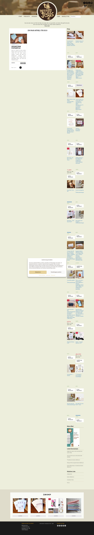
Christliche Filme (70, 479)
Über (58, 16)
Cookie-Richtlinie (42, 275)
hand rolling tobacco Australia (73, 465)
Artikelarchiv (69, 474)
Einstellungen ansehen (56, 272)
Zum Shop (47, 495)
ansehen (20, 515)
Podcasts (27, 16)
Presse (68, 482)
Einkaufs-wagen (90, 6)
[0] (85, 7)
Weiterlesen (79, 85)
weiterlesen (13, 62)
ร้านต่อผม (69, 459)
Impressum (48, 275)
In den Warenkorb (70, 57)
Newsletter (65, 16)
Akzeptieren (38, 272)
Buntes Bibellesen (76, 459)
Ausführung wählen (79, 267)
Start (20, 16)
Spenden (34, 16)
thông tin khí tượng (71, 462)
